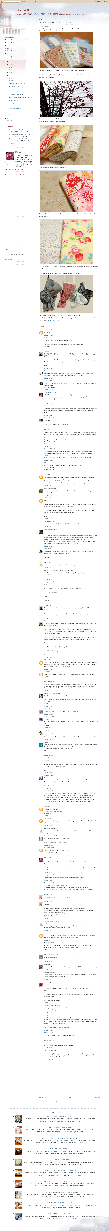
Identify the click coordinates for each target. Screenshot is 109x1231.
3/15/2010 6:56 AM (48, 560)
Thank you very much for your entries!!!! (20, 97)
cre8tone (46, 330)
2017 (9, 42)
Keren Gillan (47, 717)
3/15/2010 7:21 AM (48, 603)
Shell (45, 371)
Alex (45, 351)
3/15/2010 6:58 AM (48, 567)
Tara (45, 621)
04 (10, 78)
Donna (46, 672)
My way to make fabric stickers (60, 1203)
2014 (9, 45)
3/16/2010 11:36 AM (48, 899)
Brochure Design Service (51, 1027)
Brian (45, 660)
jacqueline (47, 791)
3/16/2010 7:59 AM (48, 892)
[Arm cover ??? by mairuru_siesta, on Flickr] (66, 313)
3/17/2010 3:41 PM (48, 969)
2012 (9, 51)
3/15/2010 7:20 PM (48, 816)
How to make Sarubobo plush (60, 1116)
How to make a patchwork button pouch (60, 1170)
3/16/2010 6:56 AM (48, 880)
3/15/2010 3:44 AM (48, 335)
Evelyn (46, 605)
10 (10, 64)
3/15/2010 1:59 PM (48, 788)
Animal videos (48, 1040)
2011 (9, 54)
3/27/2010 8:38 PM (48, 979)
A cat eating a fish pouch (60, 1160)
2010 (9, 56)
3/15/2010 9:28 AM (48, 714)
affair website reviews (50, 1005)
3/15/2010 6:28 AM (48, 495)
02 (10, 112)
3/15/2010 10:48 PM (48, 845)
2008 (9, 121)
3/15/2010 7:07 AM (48, 579)
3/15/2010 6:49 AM (48, 526)
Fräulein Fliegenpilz (50, 921)
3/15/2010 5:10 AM (48, 390)
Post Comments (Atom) (53, 1102)
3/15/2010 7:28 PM (48, 825)
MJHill (46, 548)
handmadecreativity (49, 954)
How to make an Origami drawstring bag (60, 1138)
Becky (46, 730)
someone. (46, 775)
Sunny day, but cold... (15, 106)
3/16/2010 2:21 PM (48, 940)
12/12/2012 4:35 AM (48, 1059)
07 (10, 70)
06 (10, 73)
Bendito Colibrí (48, 392)
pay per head (47, 1032)
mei (45, 758)
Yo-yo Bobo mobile (14, 86)
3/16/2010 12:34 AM (48, 855)
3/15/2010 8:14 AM (48, 669)
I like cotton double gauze (16, 89)
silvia (45, 474)
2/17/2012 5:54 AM (48, 1012)
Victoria (46, 806)
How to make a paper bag (60, 1127)
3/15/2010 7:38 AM (48, 618)
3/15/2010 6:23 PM (48, 804)
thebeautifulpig (48, 828)
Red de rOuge (48, 847)
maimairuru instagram (40, 15)
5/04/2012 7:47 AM (48, 1030)
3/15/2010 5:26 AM (48, 415)
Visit (8, 259)
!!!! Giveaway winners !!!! (16, 94)
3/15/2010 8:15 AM (48, 679)
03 (10, 81)
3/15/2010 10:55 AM (48, 728)
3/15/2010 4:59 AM (48, 378)
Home (69, 1098)
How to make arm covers (16, 92)
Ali (45, 742)
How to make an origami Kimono (60, 1214)
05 (10, 75)
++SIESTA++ (57, 13)
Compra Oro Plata (49, 1050)
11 (10, 61)
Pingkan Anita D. (49, 418)
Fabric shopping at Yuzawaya (17, 83)
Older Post (97, 1098)
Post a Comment (43, 1063)
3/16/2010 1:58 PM (48, 930)
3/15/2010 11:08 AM (48, 739)
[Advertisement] (57, 1080)
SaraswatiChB (48, 449)
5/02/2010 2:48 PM (48, 1003)
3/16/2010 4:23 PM (48, 961)
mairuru (23, 9)
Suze (45, 964)
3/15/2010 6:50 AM (48, 546)
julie (45, 933)
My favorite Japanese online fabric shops (60, 1192)
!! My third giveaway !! (15, 108)
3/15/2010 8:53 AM (48, 690)
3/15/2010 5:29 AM (48, 427)
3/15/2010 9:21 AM (48, 706)
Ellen (45, 709)
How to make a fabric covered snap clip (59, 1181)
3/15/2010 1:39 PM (48, 772)
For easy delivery (13, 100)
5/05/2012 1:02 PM (48, 1038)
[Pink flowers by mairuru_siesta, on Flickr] (66, 116)
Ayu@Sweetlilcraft (49, 836)
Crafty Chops (48, 982)
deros (45, 562)
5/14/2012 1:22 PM (48, 1047)
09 (10, 67)
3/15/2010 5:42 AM (48, 446)
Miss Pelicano (48, 488)
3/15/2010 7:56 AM (48, 657)
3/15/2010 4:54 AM (48, 368)
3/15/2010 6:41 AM (48, 519)
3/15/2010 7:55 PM (48, 833)
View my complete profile (14, 169)
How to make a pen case (60, 1149)
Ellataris (46, 498)
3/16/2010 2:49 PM (48, 952)
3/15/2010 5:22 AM (48, 403)
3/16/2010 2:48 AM (48, 872)
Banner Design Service (65, 1027)
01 (10, 115)
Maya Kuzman (48, 380)
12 (10, 59)
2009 (9, 118)
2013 (9, 48)
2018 (9, 40)
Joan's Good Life (49, 529)
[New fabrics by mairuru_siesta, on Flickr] (66, 165)
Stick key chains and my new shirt (18, 103)
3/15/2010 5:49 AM (48, 472)
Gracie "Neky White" (50, 693)
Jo (44, 337)
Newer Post (42, 1098)
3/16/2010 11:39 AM (48, 918)
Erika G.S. (47, 894)
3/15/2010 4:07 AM (48, 349)
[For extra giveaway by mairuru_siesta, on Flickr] (66, 68)
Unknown (47, 818)
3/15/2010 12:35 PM (48, 755)
